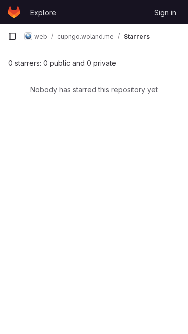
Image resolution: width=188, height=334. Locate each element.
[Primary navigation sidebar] (12, 36)
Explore (43, 12)
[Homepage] (14, 12)
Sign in (165, 12)
